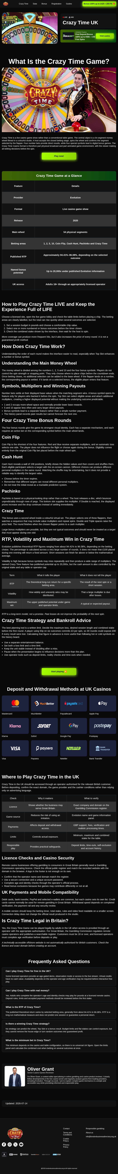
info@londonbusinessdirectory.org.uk (101, 1137)
